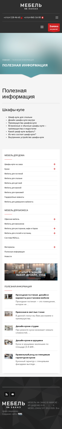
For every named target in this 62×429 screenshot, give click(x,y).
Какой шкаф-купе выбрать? (21, 131)
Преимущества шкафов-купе (22, 123)
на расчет (54, 27)
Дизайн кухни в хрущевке (29, 340)
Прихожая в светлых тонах (30, 312)
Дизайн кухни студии (27, 326)
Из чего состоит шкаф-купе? (22, 134)
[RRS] (6, 394)
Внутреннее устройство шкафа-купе (26, 137)
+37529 (12, 17)
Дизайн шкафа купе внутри (21, 120)
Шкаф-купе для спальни (20, 117)
